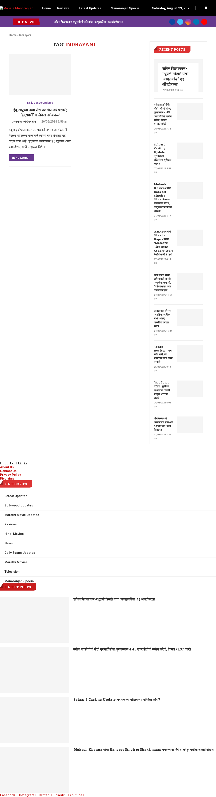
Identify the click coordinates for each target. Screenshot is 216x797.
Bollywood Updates (18, 505)
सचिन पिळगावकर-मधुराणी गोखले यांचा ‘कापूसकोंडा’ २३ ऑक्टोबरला (88, 22)
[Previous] (44, 22)
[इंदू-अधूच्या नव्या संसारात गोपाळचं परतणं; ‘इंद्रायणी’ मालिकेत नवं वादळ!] (40, 74)
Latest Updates (90, 8)
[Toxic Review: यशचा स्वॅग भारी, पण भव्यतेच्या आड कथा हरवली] (190, 353)
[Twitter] (180, 22)
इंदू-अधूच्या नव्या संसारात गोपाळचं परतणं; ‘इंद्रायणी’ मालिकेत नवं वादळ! (40, 112)
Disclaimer (8, 478)
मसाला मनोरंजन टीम (25, 121)
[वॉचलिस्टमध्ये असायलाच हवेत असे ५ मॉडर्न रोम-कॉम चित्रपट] (190, 424)
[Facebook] (172, 22)
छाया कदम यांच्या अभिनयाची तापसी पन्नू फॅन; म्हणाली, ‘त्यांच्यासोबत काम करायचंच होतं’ (162, 282)
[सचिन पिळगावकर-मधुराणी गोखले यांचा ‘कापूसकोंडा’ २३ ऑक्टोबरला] (34, 620)
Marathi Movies (15, 562)
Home (46, 8)
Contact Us (8, 471)
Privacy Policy (10, 475)
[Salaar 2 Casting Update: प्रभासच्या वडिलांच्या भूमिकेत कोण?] (190, 151)
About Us (7, 467)
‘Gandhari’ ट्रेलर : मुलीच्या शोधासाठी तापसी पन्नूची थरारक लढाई (162, 390)
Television (12, 572)
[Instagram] (188, 22)
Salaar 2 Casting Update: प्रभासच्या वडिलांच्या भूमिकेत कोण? (162, 154)
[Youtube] (204, 22)
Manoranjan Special (125, 8)
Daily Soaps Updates (40, 102)
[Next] (50, 22)
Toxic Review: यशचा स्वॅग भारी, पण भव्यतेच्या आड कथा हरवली (163, 354)
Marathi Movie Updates (21, 515)
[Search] (201, 8)
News (8, 543)
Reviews (63, 8)
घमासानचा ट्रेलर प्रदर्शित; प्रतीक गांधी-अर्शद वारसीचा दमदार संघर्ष (162, 318)
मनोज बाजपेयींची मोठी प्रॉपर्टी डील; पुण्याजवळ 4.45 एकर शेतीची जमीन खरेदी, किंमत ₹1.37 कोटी (162, 114)
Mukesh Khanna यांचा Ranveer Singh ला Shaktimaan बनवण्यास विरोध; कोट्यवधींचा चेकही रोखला (163, 197)
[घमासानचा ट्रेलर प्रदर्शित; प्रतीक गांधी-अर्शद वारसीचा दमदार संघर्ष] (190, 317)
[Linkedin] (196, 22)
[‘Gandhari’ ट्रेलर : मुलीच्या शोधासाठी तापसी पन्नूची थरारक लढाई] (190, 389)
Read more (20, 157)
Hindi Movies (14, 534)
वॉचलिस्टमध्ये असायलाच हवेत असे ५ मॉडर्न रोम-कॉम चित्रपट (163, 424)
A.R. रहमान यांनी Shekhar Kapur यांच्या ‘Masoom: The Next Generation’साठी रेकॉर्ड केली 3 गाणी (163, 243)
